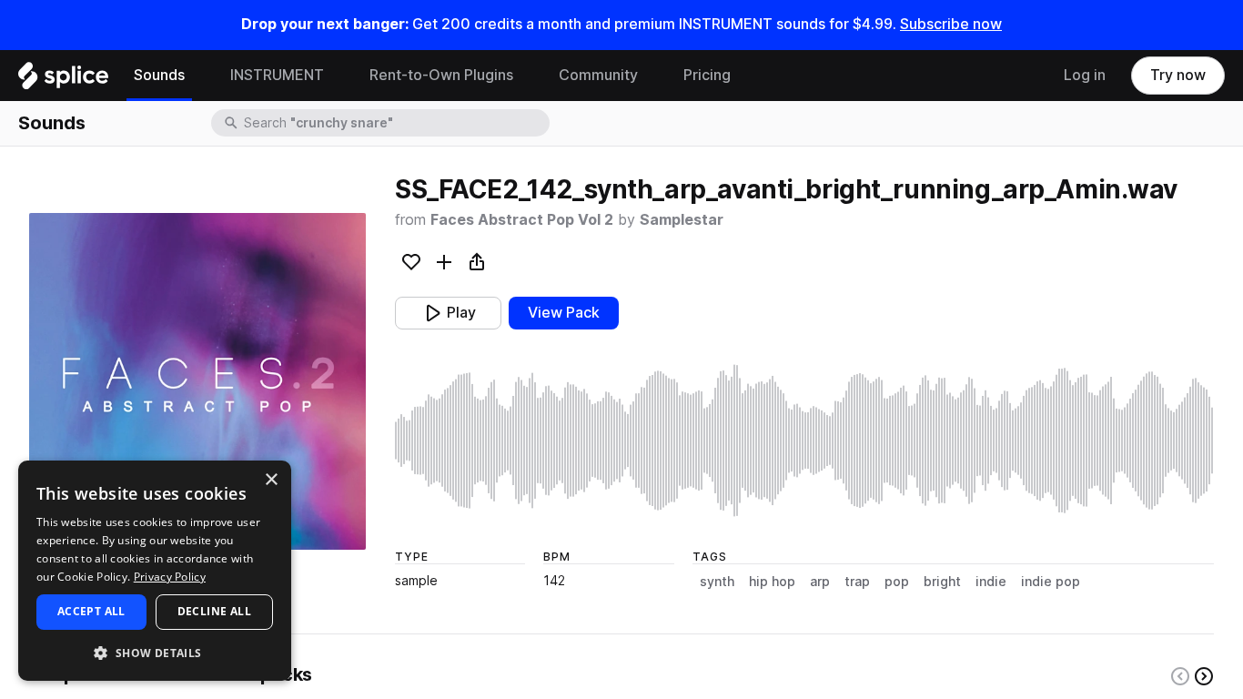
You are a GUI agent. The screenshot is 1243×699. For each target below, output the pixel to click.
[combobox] (395, 123)
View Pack (564, 312)
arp (820, 581)
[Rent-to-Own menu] (526, 75)
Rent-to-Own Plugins (441, 75)
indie (990, 581)
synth (717, 581)
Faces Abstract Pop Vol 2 (521, 219)
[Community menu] (651, 75)
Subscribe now (951, 24)
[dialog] (154, 571)
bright (942, 581)
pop (896, 581)
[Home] (63, 80)
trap (857, 581)
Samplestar (681, 219)
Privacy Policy (170, 576)
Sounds (159, 75)
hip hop (772, 581)
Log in (1085, 75)
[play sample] (804, 440)
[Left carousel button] (1180, 676)
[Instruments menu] (337, 75)
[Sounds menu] (198, 75)
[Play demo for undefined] (197, 381)
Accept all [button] (91, 611)
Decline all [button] (214, 611)
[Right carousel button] (1204, 676)
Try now (1178, 75)
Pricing (707, 75)
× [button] (271, 480)
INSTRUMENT (277, 75)
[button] (154, 652)
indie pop (1050, 581)
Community (598, 75)
